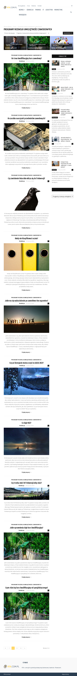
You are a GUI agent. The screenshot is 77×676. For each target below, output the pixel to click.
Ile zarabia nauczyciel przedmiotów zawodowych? (26, 118)
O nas (28, 5)
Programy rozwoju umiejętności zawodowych (14, 45)
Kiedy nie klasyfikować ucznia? (26, 238)
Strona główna (21, 5)
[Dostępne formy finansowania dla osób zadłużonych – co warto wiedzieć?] (55, 163)
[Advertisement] (38, 21)
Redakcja (22, 61)
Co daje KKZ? (26, 423)
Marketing (58, 10)
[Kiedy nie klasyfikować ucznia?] (26, 257)
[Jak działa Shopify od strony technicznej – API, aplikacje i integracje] (55, 139)
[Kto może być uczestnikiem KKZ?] (61, 43)
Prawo (53, 69)
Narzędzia (22, 15)
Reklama (34, 5)
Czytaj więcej (26, 108)
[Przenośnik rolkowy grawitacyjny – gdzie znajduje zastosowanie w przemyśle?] (55, 111)
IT (43, 10)
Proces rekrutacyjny (10, 33)
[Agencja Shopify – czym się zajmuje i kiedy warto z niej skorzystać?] (55, 89)
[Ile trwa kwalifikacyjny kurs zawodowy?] (26, 77)
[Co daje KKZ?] (26, 441)
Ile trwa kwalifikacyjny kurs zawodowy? (26, 58)
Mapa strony (65, 674)
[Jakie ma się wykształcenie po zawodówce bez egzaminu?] (26, 319)
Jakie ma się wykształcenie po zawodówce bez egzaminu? (26, 300)
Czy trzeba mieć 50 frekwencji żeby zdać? (26, 483)
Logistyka (49, 10)
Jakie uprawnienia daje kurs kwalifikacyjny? (26, 527)
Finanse (38, 10)
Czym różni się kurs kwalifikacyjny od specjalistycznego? (26, 587)
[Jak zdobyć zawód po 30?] (15, 43)
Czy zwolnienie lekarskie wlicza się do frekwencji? (26, 178)
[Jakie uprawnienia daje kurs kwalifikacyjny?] (26, 546)
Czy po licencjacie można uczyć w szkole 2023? (26, 363)
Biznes (21, 10)
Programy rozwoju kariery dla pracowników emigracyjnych (31, 33)
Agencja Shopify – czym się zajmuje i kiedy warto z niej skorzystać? (67, 89)
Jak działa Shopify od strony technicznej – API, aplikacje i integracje (66, 139)
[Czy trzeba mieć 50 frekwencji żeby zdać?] (26, 494)
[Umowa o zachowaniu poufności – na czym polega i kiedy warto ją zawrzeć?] (55, 63)
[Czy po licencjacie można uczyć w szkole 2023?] (26, 381)
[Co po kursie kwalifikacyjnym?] (38, 43)
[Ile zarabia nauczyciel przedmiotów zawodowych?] (26, 137)
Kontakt (40, 5)
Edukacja (30, 10)
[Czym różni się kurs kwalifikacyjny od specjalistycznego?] (26, 606)
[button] (71, 12)
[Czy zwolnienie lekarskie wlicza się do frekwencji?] (26, 197)
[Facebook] (71, 6)
